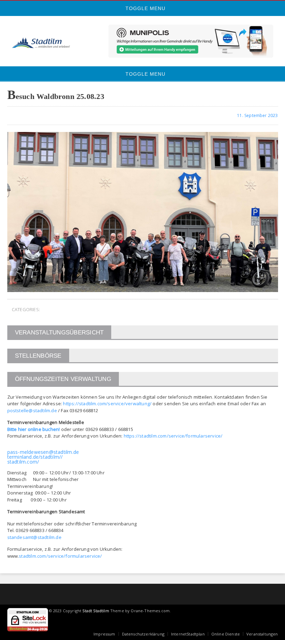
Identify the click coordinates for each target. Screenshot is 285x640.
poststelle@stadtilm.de (32, 410)
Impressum (104, 634)
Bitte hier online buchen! (33, 429)
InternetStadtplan (188, 634)
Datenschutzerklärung (143, 634)
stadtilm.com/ (23, 461)
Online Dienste (225, 634)
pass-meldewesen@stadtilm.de (43, 452)
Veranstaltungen (262, 634)
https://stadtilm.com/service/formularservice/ (173, 436)
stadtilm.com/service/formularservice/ (60, 556)
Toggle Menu (144, 8)
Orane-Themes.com (150, 610)
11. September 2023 (257, 115)
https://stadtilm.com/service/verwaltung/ (107, 403)
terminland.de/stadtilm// (35, 457)
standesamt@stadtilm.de (34, 537)
